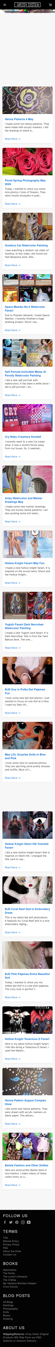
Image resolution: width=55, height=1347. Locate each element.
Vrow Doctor (10, 1286)
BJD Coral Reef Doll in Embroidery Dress (27, 910)
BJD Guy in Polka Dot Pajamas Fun (25, 691)
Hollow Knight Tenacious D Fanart (27, 1039)
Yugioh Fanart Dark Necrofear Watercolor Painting (24, 626)
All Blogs (8, 1301)
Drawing (8, 1318)
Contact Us (9, 1254)
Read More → (12, 138)
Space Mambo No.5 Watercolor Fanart (25, 308)
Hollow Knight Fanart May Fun (24, 563)
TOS (5, 1237)
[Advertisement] (27, 42)
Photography (10, 1308)
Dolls (6, 1312)
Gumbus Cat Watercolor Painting (26, 245)
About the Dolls (12, 1251)
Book (6, 1315)
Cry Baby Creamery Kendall (23, 437)
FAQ (5, 1247)
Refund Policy (11, 1241)
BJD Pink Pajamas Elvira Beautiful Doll (27, 975)
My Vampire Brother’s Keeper (19, 1283)
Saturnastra (9, 1269)
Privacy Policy (11, 1244)
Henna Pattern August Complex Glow (25, 1102)
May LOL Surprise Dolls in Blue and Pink (25, 756)
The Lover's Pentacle (15, 1276)
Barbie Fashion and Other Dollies (26, 1165)
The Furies (9, 1273)
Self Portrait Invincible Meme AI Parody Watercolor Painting (25, 373)
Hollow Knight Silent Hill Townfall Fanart (26, 845)
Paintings (8, 1305)
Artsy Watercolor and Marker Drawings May (23, 500)
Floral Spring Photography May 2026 (25, 182)
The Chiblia (9, 1279)
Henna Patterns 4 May (19, 119)
